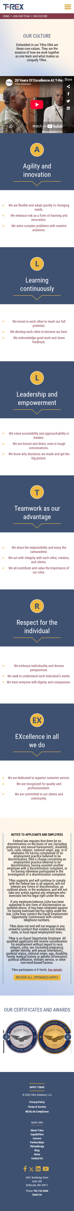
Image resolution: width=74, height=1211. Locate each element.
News (37, 1154)
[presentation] (6, 1036)
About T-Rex (37, 1130)
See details (55, 970)
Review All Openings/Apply (37, 977)
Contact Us (37, 1158)
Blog (37, 1150)
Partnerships (37, 1142)
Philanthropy (37, 1146)
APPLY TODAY (37, 1087)
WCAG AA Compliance (37, 1111)
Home (6, 16)
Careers (37, 1138)
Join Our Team (21, 16)
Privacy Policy (37, 1102)
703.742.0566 (40, 1190)
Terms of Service (37, 1106)
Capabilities (37, 1134)
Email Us (37, 1194)
